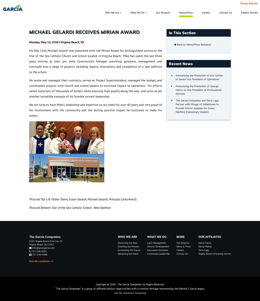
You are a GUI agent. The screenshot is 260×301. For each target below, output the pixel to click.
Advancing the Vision (128, 253)
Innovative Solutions (157, 250)
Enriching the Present (128, 246)
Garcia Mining (205, 246)
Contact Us (182, 253)
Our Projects (182, 242)
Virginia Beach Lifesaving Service (214, 253)
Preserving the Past (128, 242)
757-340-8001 (39, 251)
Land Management (156, 242)
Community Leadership (158, 253)
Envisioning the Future (129, 250)
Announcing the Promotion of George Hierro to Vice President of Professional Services (198, 89)
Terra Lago (203, 250)
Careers (180, 250)
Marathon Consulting (134, 293)
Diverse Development (158, 246)
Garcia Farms (204, 242)
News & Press (183, 246)
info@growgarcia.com (43, 247)
